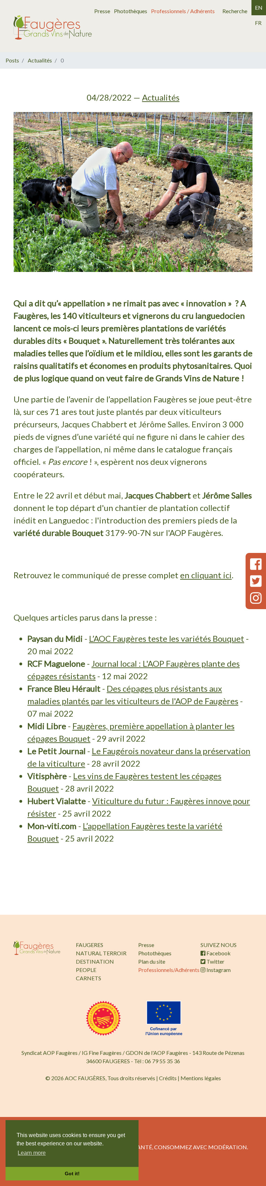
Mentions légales (200, 1078)
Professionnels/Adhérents (169, 969)
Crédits (168, 1078)
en (259, 7)
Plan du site (151, 961)
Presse (102, 11)
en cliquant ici (206, 575)
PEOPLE (86, 969)
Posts (12, 60)
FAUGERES (89, 944)
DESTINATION (95, 961)
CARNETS (88, 978)
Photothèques (130, 11)
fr (258, 22)
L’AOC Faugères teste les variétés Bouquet (166, 638)
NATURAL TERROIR (101, 953)
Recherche (234, 11)
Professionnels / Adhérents (183, 11)
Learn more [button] (32, 1153)
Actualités (40, 60)
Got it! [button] (72, 1173)
